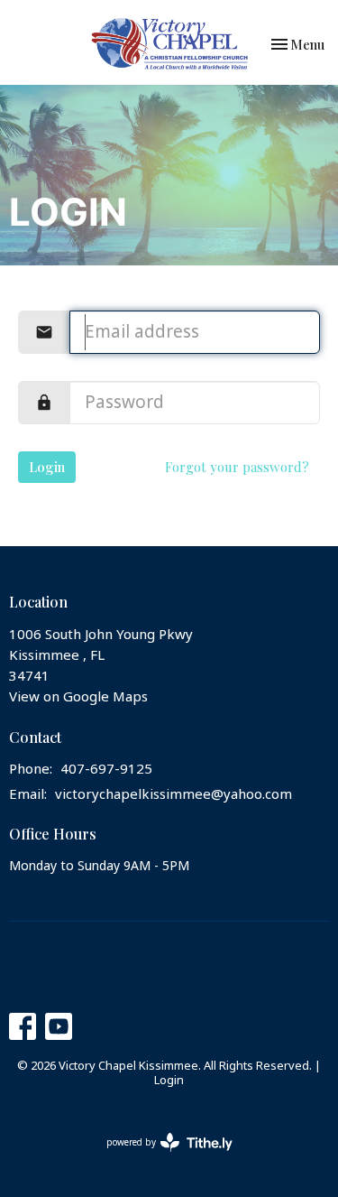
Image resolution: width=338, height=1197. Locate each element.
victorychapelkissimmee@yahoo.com (173, 794)
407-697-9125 (106, 769)
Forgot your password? (237, 467)
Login (47, 467)
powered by (160, 1156)
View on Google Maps (78, 696)
